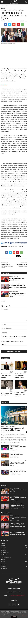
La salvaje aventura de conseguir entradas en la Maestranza (12, 429)
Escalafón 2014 (4, 552)
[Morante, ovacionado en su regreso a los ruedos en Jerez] (5, 294)
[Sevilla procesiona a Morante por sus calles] (5, 491)
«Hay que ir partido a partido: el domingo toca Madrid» (20, 394)
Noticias (2, 8)
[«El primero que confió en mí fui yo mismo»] (7, 384)
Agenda (3, 543)
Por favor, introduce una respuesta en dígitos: (12, 341)
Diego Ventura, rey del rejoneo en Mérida (21, 265)
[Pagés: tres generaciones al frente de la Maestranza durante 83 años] (5, 463)
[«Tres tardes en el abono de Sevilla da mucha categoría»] (7, 365)
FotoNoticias (4, 554)
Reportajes (3, 424)
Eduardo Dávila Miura (12, 246)
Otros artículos (5, 273)
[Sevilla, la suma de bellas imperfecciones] (5, 455)
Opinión (3, 561)
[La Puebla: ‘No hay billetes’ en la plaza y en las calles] (5, 472)
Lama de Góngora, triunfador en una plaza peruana (7, 266)
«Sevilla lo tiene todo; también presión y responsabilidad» (20, 375)
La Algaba (21, 246)
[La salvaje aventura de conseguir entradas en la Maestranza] (14, 415)
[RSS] (14, 604)
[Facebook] (9, 604)
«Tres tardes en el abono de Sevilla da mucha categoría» (7, 375)
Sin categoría (4, 568)
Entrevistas (3, 369)
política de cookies (19, 614)
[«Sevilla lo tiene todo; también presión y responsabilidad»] (21, 365)
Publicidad (3, 564)
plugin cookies (24, 615)
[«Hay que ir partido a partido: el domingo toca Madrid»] (21, 384)
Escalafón (3, 550)
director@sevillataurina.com (17, 595)
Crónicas (3, 545)
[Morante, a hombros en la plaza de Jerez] (5, 279)
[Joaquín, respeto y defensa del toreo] (5, 447)
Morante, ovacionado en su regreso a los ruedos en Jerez (17, 294)
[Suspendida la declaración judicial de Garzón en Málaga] (5, 286)
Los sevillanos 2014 (6, 557)
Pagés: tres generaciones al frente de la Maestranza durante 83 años (18, 464)
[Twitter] (18, 604)
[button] (26, 2)
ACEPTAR (14, 616)
